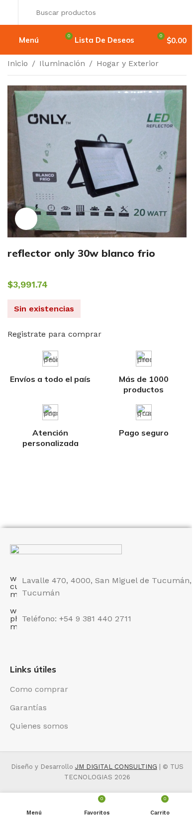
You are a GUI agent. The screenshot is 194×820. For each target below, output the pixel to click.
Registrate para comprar (54, 334)
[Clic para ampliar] (26, 219)
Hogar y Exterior (128, 63)
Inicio (17, 63)
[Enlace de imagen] (66, 553)
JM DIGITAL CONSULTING (116, 766)
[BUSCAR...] (176, 12)
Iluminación (62, 63)
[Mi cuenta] (10, 12)
